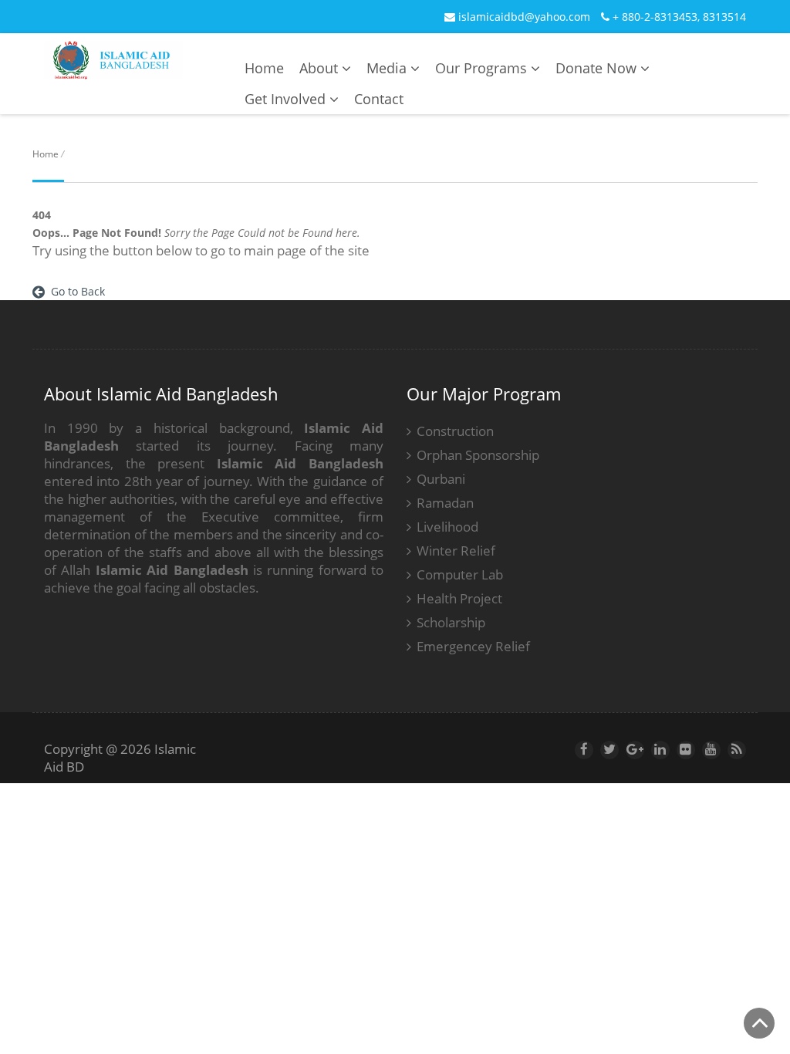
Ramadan (445, 503)
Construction (455, 431)
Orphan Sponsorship (478, 455)
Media (388, 68)
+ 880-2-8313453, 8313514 (677, 16)
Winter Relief (456, 550)
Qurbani (441, 479)
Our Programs (483, 68)
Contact (378, 99)
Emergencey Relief (473, 646)
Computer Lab (460, 574)
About (320, 68)
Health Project (459, 598)
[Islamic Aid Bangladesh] (113, 69)
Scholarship (451, 622)
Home (264, 68)
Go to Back (75, 291)
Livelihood (447, 526)
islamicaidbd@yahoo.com (522, 16)
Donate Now (597, 68)
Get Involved (287, 99)
